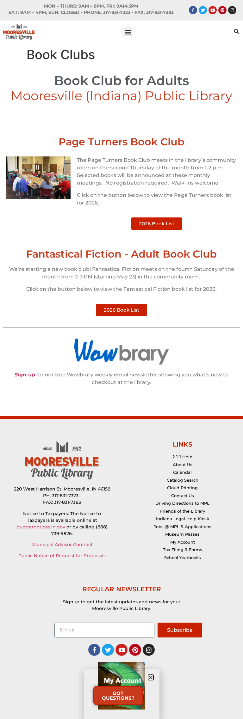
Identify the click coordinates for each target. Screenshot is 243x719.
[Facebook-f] (193, 10)
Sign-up (25, 375)
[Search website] (236, 32)
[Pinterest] (222, 10)
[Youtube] (213, 10)
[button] (127, 32)
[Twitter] (203, 10)
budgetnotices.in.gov (40, 527)
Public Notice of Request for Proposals (62, 555)
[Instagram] (232, 10)
